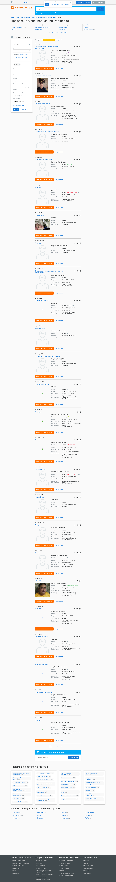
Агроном (38, 187)
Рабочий (38, 581)
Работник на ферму (42, 300)
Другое (14, 870)
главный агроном (88, 29)
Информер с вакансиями (67, 873)
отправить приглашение (44, 68)
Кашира (87, 815)
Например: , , (48, 13)
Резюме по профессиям (66, 875)
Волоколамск (89, 812)
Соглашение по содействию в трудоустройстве (44, 871)
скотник (13, 29)
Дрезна (39, 815)
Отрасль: (15, 54)
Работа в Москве (98, 2)
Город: (14, 57)
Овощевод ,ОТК (40, 469)
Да (47, 5)
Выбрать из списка (23, 54)
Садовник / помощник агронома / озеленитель (47, 47)
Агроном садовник (41, 664)
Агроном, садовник (42, 384)
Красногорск (41, 818)
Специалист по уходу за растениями (48, 356)
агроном (13, 25)
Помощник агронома (42, 104)
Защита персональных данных (44, 874)
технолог (85, 27)
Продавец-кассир (16, 868)
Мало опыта (15, 873)
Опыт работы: (16, 98)
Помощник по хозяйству (43, 76)
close (70, 2)
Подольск (16, 812)
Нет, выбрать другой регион (60, 5)
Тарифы (62, 870)
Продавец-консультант (18, 865)
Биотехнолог (39, 215)
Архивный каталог (41, 877)
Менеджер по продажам (18, 860)
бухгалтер (58, 13)
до (22, 83)
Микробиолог (40, 497)
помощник (38, 25)
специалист (62, 25)
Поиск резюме (64, 865)
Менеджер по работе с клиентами (21, 863)
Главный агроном (41, 636)
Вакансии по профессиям (43, 879)
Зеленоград (40, 812)
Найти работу (40, 863)
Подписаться (73, 757)
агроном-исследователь (17, 27)
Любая (37, 525)
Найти (16, 109)
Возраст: (15, 89)
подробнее (59, 68)
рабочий (85, 25)
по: (13, 48)
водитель (45, 13)
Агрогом (38, 243)
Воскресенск (17, 815)
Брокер (86, 863)
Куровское (64, 818)
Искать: (15, 42)
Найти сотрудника (65, 863)
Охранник (87, 870)
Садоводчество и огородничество (47, 131)
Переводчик (87, 873)
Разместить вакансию (66, 860)
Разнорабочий (40, 328)
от (13, 83)
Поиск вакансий (40, 865)
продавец (51, 13)
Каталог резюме (64, 868)
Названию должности (20, 51)
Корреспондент (88, 868)
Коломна (15, 818)
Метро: (15, 69)
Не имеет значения (19, 101)
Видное (63, 812)
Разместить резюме (41, 860)
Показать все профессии (59, 32)
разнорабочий (63, 27)
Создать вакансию (84, 2)
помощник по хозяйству (41, 27)
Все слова (16, 44)
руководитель (38, 29)
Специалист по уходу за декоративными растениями (49, 272)
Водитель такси (88, 865)
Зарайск (63, 815)
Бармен (86, 860)
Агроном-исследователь (43, 159)
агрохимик (62, 29)
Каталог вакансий (41, 868)
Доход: (14, 81)
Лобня (87, 818)
